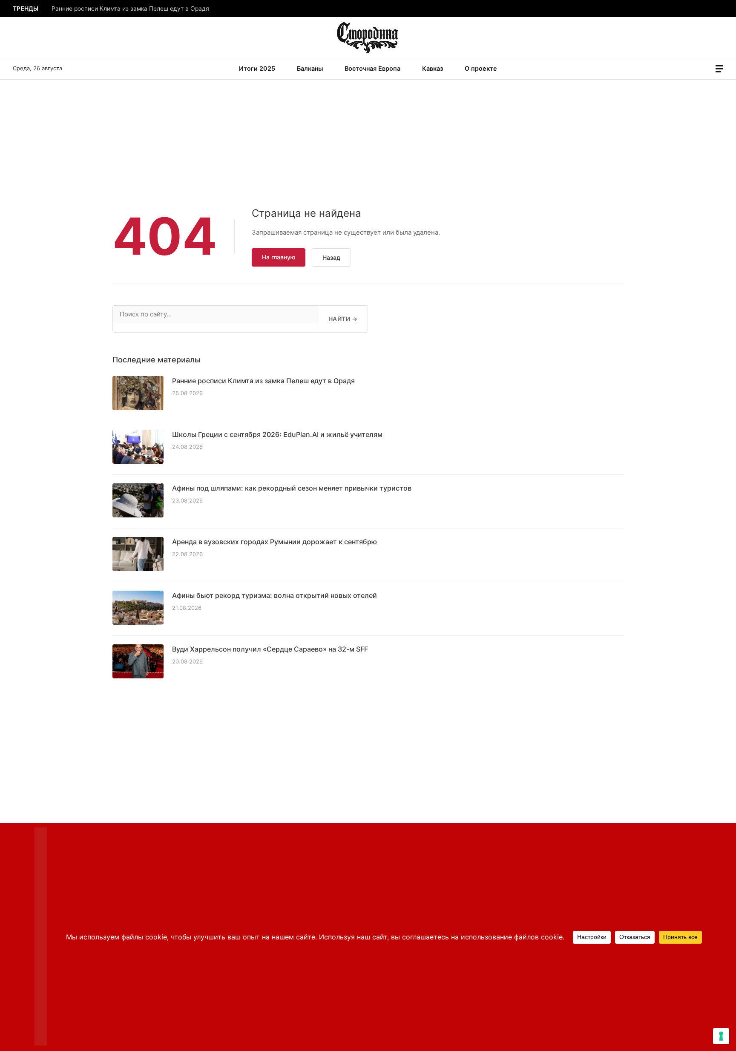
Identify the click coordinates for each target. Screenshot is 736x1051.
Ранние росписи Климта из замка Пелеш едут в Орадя (130, 8)
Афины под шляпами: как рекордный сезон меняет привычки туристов (291, 488)
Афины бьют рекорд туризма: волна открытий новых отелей (274, 595)
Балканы (310, 68)
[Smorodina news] (368, 37)
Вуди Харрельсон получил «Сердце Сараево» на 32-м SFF (270, 649)
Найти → (342, 318)
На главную (278, 257)
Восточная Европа (372, 68)
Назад (331, 257)
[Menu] (719, 68)
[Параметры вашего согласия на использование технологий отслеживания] (721, 1036)
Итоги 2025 (257, 68)
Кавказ (432, 68)
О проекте (481, 68)
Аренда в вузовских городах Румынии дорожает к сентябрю (274, 541)
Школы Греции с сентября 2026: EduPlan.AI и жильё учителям (277, 434)
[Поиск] (707, 68)
